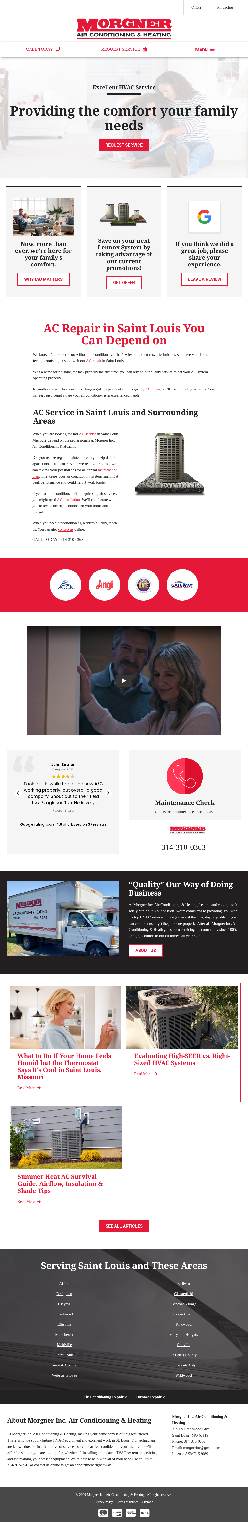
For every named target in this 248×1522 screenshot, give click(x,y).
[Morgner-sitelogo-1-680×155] (124, 19)
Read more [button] (63, 810)
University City (183, 1365)
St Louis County (183, 1355)
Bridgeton (64, 1294)
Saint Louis (64, 1355)
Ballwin (183, 1284)
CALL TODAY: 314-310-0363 (57, 540)
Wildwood (183, 1375)
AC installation (68, 500)
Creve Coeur (183, 1314)
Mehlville (64, 1345)
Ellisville (64, 1324)
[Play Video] (124, 681)
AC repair (93, 361)
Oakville (183, 1345)
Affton (64, 1284)
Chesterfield (183, 1294)
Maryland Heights (183, 1334)
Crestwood (64, 1314)
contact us (65, 529)
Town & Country (64, 1365)
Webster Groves (64, 1375)
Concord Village (183, 1304)
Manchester (64, 1334)
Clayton (64, 1304)
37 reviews (97, 824)
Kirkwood (184, 1324)
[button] (108, 793)
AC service (87, 434)
